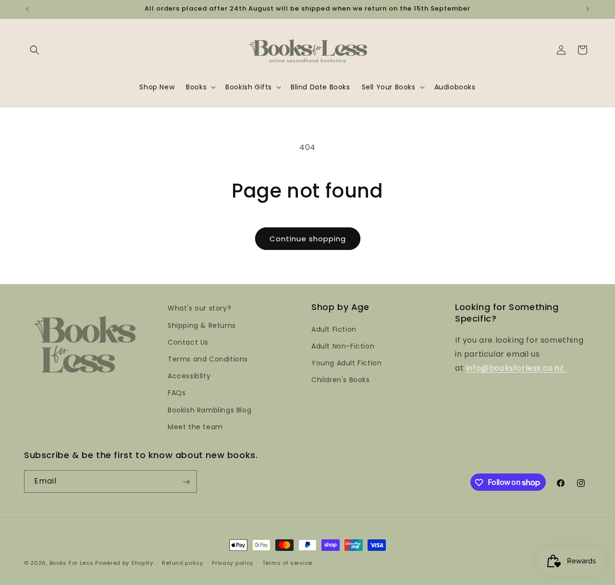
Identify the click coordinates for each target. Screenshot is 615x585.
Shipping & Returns (202, 325)
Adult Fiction (334, 329)
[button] (34, 50)
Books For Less (71, 563)
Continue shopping (308, 239)
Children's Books (340, 380)
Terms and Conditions (208, 358)
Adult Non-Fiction (342, 345)
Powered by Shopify (124, 563)
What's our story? (199, 308)
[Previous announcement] (27, 9)
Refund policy (182, 562)
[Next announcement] (587, 9)
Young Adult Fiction (346, 362)
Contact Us (188, 342)
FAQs (176, 393)
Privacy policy (232, 562)
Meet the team (195, 426)
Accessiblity (189, 375)
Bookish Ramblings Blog (209, 409)
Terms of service (287, 562)
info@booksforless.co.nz (516, 367)
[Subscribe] (186, 482)
